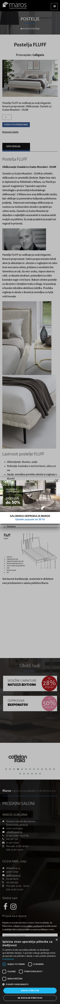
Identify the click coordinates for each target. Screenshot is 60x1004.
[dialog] (30, 970)
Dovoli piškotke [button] (30, 990)
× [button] (56, 940)
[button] (30, 984)
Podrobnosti (8, 959)
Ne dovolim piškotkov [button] (30, 998)
